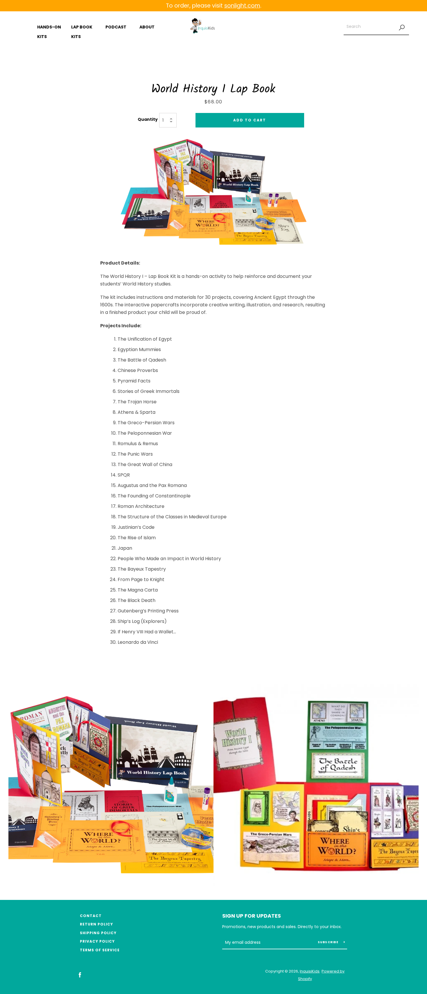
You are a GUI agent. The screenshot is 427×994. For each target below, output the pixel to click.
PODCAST (115, 27)
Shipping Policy (98, 932)
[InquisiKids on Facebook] (80, 974)
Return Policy (96, 924)
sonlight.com (242, 6)
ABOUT (147, 27)
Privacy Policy (97, 941)
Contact (91, 915)
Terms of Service (100, 950)
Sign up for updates (251, 915)
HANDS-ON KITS (49, 32)
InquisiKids (310, 971)
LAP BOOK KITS (81, 32)
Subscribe (329, 942)
